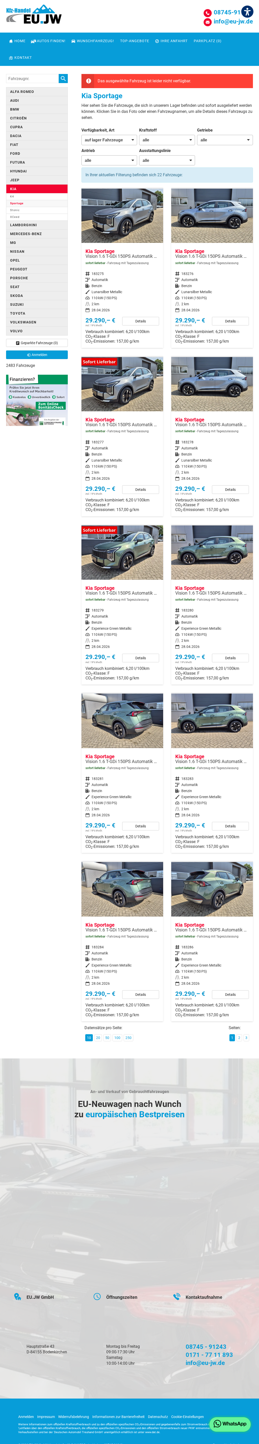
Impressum (46, 1417)
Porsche (19, 278)
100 (117, 1038)
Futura (17, 162)
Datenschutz (158, 1417)
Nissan (17, 251)
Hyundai (18, 171)
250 (128, 1038)
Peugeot (19, 269)
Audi (14, 100)
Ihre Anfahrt (174, 41)
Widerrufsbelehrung (73, 1417)
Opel (15, 260)
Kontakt (23, 58)
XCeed (14, 217)
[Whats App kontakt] (230, 1424)
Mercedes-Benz (26, 234)
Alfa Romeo (22, 92)
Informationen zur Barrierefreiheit (118, 1417)
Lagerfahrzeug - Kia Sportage (122, 268)
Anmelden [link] (39, 355)
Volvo (16, 331)
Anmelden (26, 1417)
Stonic (15, 210)
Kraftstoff (148, 130)
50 (107, 1038)
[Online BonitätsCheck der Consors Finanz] (37, 400)
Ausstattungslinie (155, 150)
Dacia (15, 136)
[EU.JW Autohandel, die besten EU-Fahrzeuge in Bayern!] (34, 16)
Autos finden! (51, 41)
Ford (15, 153)
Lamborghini (23, 225)
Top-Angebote (134, 41)
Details (140, 321)
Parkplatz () (208, 41)
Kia (13, 189)
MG (13, 243)
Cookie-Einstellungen (187, 1417)
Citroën (18, 118)
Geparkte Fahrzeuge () (39, 343)
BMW (14, 109)
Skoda (16, 296)
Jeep (14, 180)
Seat (15, 287)
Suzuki (17, 304)
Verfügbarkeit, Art (97, 130)
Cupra (16, 127)
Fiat (14, 145)
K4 (12, 196)
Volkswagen (23, 322)
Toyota (17, 313)
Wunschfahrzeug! (95, 41)
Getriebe (205, 130)
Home (20, 41)
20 (98, 1038)
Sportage (17, 203)
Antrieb (88, 150)
